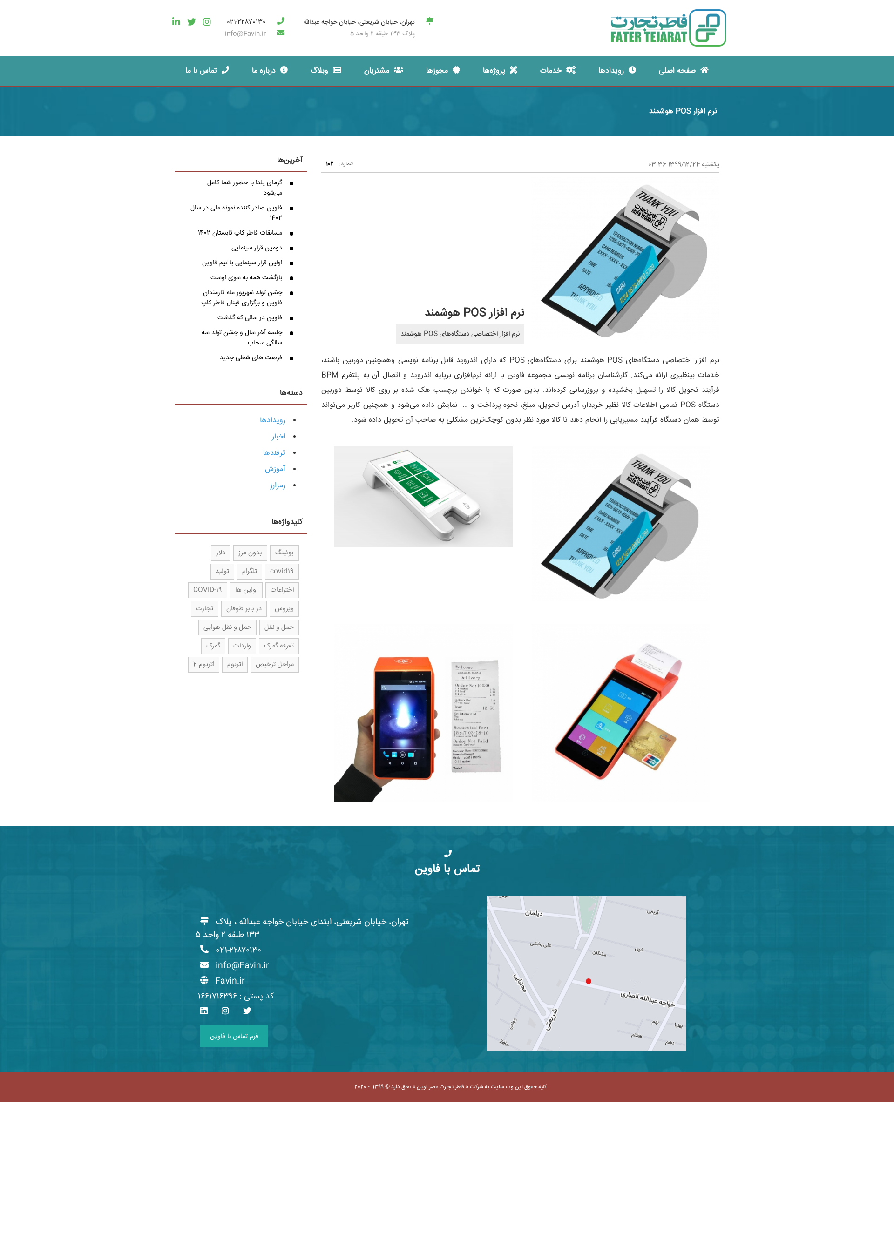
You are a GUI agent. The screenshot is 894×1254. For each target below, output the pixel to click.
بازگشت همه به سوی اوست (246, 278)
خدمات (551, 71)
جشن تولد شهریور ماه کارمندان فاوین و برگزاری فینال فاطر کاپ (241, 298)
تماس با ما (201, 71)
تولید (222, 571)
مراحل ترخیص (275, 665)
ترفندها (274, 453)
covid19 (282, 571)
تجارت (204, 609)
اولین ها (246, 590)
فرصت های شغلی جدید (251, 358)
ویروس (284, 609)
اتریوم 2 (203, 665)
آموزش (275, 469)
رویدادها (611, 71)
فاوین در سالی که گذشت (249, 318)
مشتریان (376, 71)
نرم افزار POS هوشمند (683, 111)
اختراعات (282, 590)
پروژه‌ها (494, 71)
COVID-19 (207, 590)
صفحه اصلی (677, 71)
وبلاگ (319, 71)
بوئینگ (284, 553)
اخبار (278, 437)
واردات (242, 646)
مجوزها (437, 71)
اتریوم (235, 665)
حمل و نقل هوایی (227, 627)
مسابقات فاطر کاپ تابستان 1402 (240, 233)
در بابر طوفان (244, 609)
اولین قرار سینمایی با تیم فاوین (242, 263)
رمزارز (277, 486)
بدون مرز (250, 553)
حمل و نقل (279, 627)
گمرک (213, 646)
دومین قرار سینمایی (256, 248)
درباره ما (264, 71)
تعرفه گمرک (279, 646)
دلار (220, 553)
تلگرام (249, 571)
